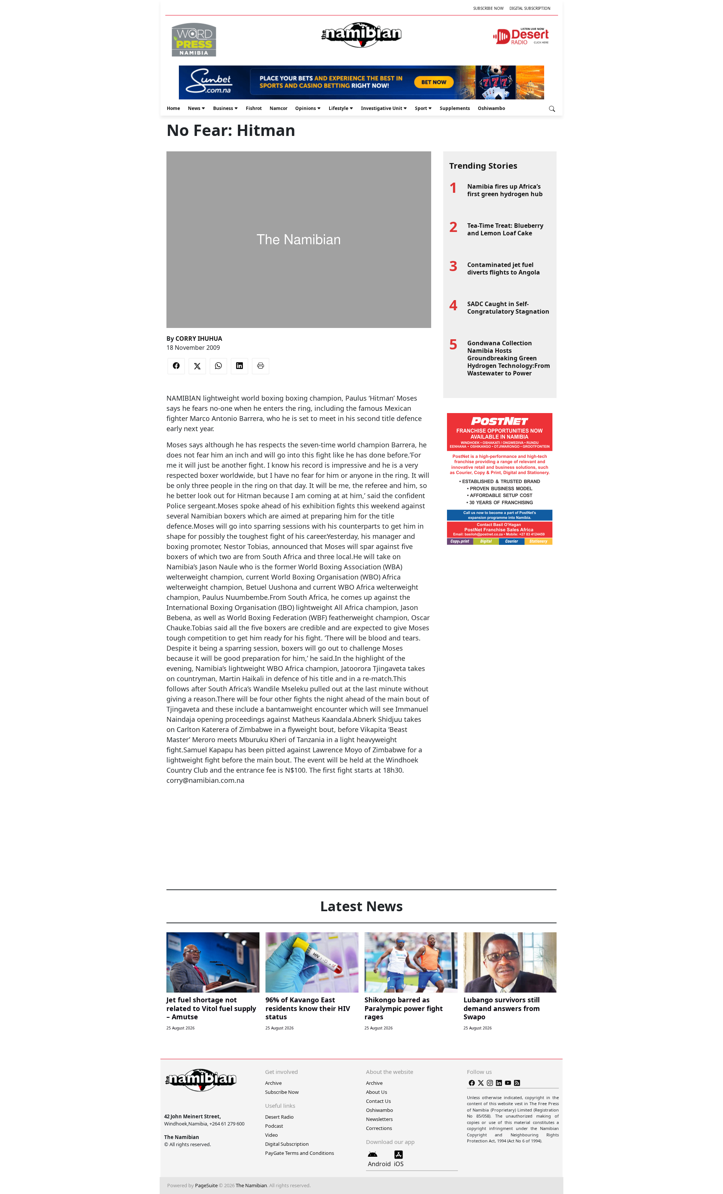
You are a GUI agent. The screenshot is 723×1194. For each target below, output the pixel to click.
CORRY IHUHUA (198, 338)
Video (271, 1134)
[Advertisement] (299, 808)
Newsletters (379, 1119)
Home (173, 108)
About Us (376, 1092)
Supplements (455, 108)
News (194, 108)
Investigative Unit (381, 108)
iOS (399, 1164)
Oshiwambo (491, 108)
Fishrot (254, 108)
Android (379, 1164)
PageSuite (206, 1185)
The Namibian (251, 1185)
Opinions (305, 108)
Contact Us (378, 1101)
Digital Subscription (530, 8)
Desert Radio (279, 1116)
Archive (273, 1083)
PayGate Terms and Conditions (299, 1153)
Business (223, 108)
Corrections (379, 1128)
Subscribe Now (488, 8)
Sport (421, 108)
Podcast (274, 1125)
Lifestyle (338, 108)
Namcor (278, 108)
